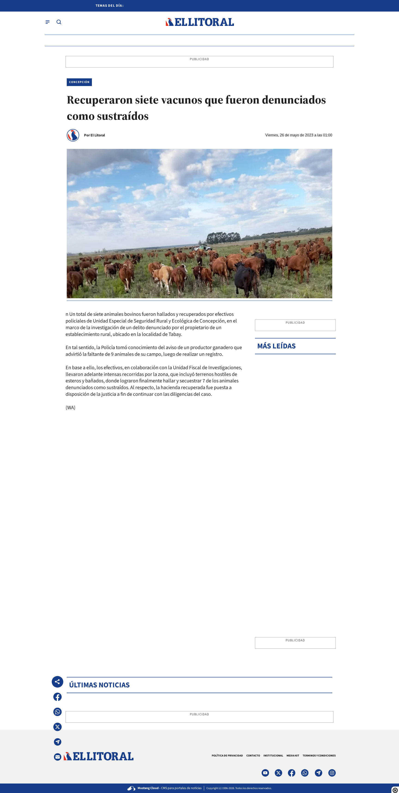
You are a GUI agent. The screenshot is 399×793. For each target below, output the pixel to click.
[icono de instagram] (332, 773)
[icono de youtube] (265, 773)
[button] (57, 697)
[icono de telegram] (318, 773)
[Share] (57, 682)
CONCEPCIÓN (79, 82)
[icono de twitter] (278, 773)
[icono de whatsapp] (304, 773)
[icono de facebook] (291, 773)
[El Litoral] (199, 22)
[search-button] (59, 22)
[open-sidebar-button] (47, 22)
